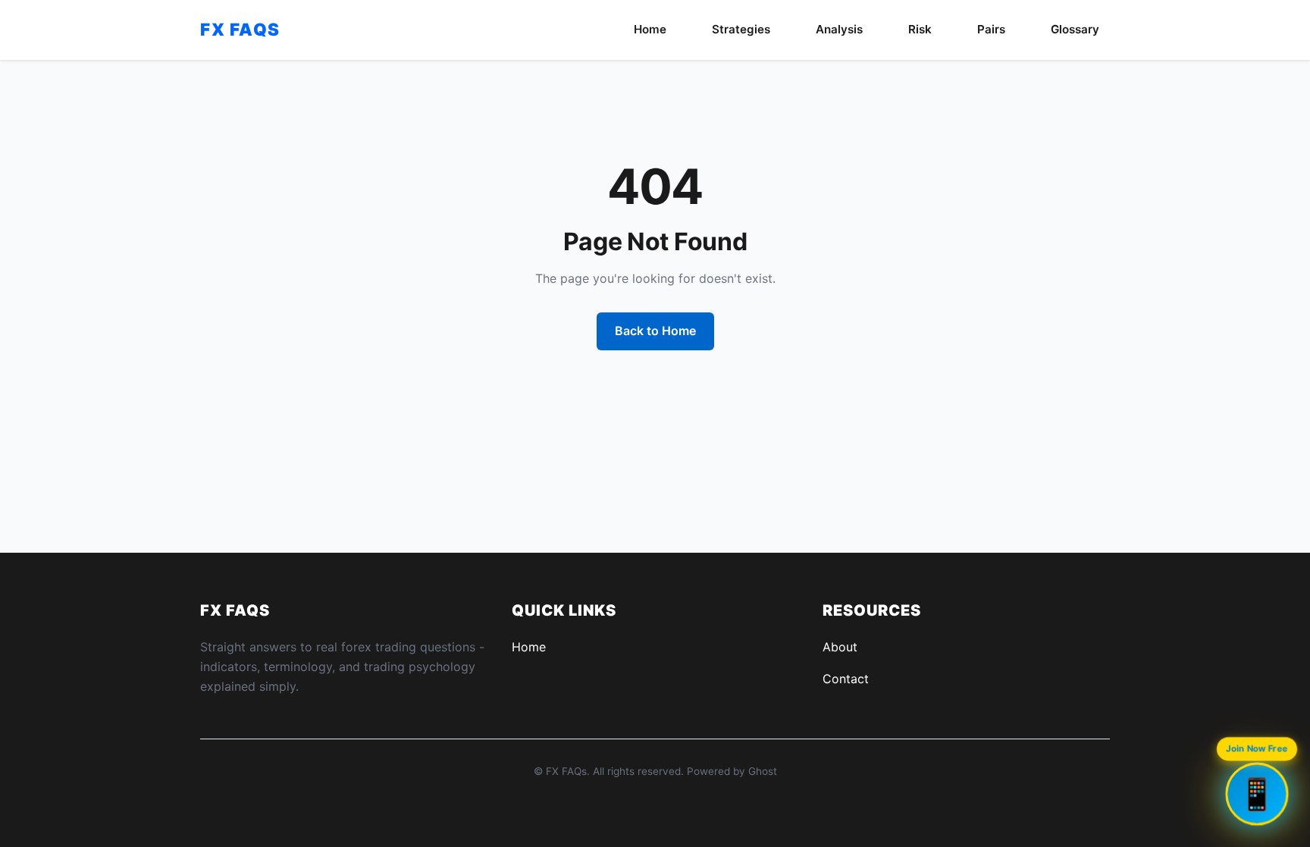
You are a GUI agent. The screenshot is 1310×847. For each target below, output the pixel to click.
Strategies (741, 29)
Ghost (762, 771)
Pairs (991, 29)
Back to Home (655, 330)
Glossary (1075, 29)
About (840, 646)
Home (650, 29)
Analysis (839, 29)
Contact (846, 678)
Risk (920, 29)
